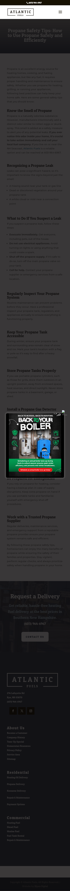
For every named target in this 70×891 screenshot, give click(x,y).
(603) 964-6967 (35, 2)
